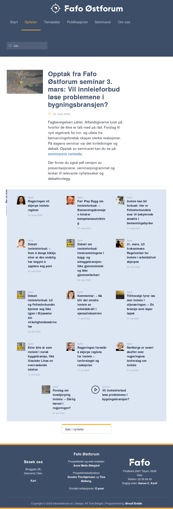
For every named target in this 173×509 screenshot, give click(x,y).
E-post (99, 488)
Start (14, 21)
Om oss (124, 21)
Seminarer (103, 21)
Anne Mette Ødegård (86, 465)
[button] (87, 428)
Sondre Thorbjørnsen (81, 477)
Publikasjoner (77, 21)
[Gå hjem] (87, 8)
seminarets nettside (65, 153)
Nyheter (31, 21)
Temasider (52, 21)
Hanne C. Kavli (147, 483)
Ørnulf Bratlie (133, 503)
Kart (33, 481)
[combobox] (27, 45)
